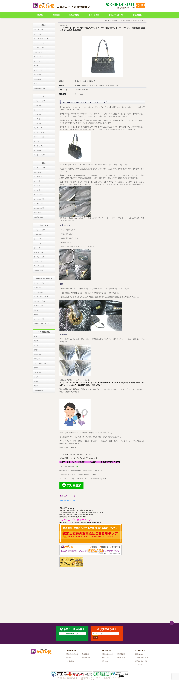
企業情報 (68, 657)
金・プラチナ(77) (39, 283)
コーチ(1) (37, 185)
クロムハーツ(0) (39, 137)
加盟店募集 (85, 654)
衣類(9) (36, 381)
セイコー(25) (38, 61)
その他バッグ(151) (39, 155)
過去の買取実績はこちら (67, 500)
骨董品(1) (37, 359)
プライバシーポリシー (142, 657)
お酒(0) (36, 336)
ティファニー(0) (39, 199)
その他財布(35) (38, 217)
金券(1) (36, 341)
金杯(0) (36, 310)
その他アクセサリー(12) (41, 323)
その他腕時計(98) (39, 88)
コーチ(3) (37, 119)
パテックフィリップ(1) (41, 38)
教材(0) (36, 368)
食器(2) (36, 386)
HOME (40, 15)
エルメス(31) (38, 234)
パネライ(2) (37, 74)
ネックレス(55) (38, 292)
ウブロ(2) (37, 83)
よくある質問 (139, 664)
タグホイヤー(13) (39, 43)
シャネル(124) (38, 110)
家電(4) (36, 350)
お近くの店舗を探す (141, 661)
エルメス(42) (38, 105)
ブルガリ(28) (38, 52)
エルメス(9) (37, 79)
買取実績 (56, 15)
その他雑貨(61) (38, 270)
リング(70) (37, 287)
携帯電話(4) (37, 354)
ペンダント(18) (38, 305)
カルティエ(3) (38, 128)
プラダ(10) (37, 248)
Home (107, 20)
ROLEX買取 (74, 15)
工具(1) (36, 345)
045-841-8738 (122, 5)
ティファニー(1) (39, 132)
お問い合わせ (139, 654)
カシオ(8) (37, 65)
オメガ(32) (37, 34)
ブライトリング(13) (40, 47)
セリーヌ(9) (37, 150)
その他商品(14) (38, 390)
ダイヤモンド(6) (39, 319)
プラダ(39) (37, 123)
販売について (106, 657)
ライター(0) (37, 372)
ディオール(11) (38, 146)
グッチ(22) (37, 243)
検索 (95, 637)
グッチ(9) (37, 181)
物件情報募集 (86, 657)
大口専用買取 (121, 654)
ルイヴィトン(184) (39, 230)
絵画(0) (36, 377)
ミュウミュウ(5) (39, 141)
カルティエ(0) (38, 194)
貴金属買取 (137, 15)
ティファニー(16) (39, 257)
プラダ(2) (37, 190)
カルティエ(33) (38, 56)
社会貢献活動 (70, 661)
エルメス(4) (37, 172)
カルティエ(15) (38, 252)
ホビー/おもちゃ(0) (40, 363)
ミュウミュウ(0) (39, 208)
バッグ (144, 20)
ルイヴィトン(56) (39, 167)
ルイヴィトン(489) (40, 101)
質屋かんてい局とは (72, 654)
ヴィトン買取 (94, 15)
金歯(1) (36, 314)
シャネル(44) (38, 239)
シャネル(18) (38, 176)
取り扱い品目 (121, 657)
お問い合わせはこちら (140, 5)
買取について (106, 661)
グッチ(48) (37, 114)
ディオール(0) (38, 203)
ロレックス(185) (39, 29)
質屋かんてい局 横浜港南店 (121, 20)
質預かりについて (116, 15)
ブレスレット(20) (39, 301)
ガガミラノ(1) (38, 70)
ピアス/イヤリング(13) (41, 296)
